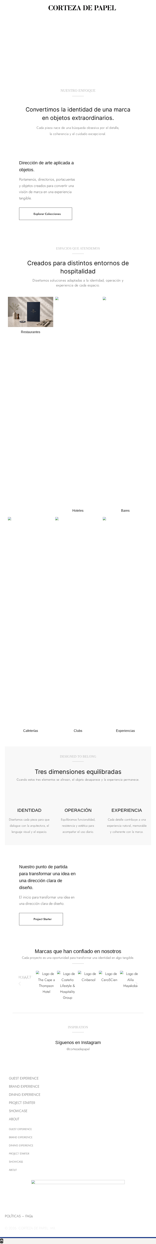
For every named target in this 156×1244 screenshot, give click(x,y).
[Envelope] (32, 1200)
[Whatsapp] (43, 1200)
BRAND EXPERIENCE (24, 1086)
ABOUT (14, 1119)
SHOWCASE (18, 1110)
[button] (45, 214)
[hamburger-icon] (5, 7)
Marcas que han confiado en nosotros (78, 951)
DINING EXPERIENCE (24, 1094)
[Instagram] (10, 1200)
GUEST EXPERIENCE (24, 1078)
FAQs (29, 1216)
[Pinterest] (21, 1200)
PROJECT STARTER (22, 1102)
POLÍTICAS (13, 1216)
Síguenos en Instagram (78, 1042)
